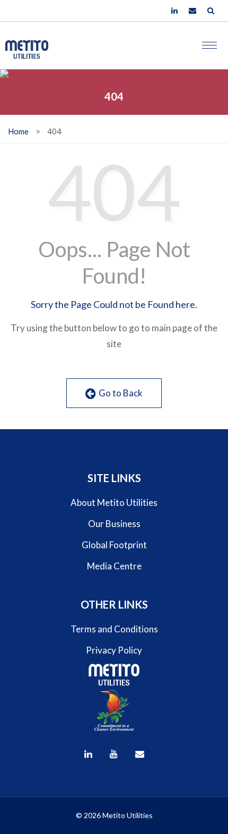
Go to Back (119, 392)
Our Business (114, 523)
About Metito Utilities (114, 502)
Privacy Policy (114, 650)
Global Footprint (114, 544)
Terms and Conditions (114, 628)
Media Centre (114, 566)
